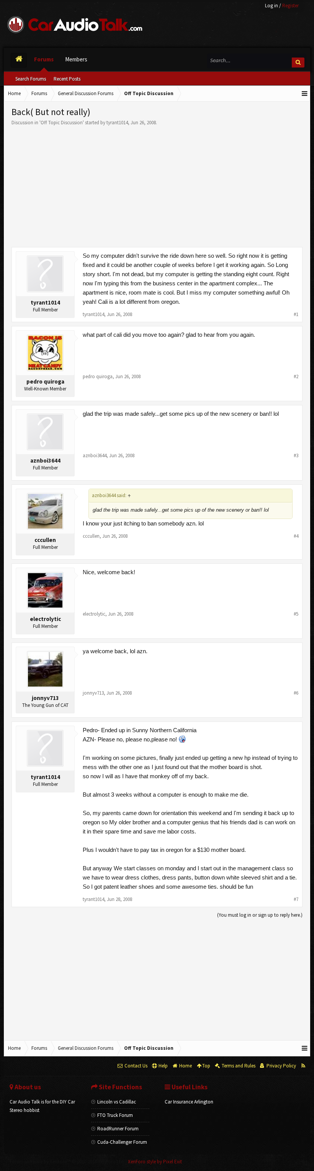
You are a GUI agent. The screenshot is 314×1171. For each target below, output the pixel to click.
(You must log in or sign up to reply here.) (260, 915)
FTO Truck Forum (115, 1115)
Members (76, 59)
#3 (296, 455)
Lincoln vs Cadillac (116, 1102)
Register (290, 5)
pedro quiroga (45, 381)
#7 (296, 899)
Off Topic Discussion (62, 122)
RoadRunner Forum (118, 1128)
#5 (296, 614)
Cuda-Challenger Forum (122, 1142)
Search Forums (30, 79)
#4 (296, 536)
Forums (44, 59)
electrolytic (45, 619)
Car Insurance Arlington (189, 1102)
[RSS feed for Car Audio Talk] (303, 1065)
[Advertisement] (157, 183)
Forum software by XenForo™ (67, 1161)
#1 (296, 314)
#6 (296, 693)
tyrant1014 (117, 122)
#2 (296, 376)
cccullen (45, 540)
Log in (271, 5)
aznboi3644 (45, 460)
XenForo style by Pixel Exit (155, 1161)
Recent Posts (67, 79)
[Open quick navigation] (305, 93)
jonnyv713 (45, 698)
